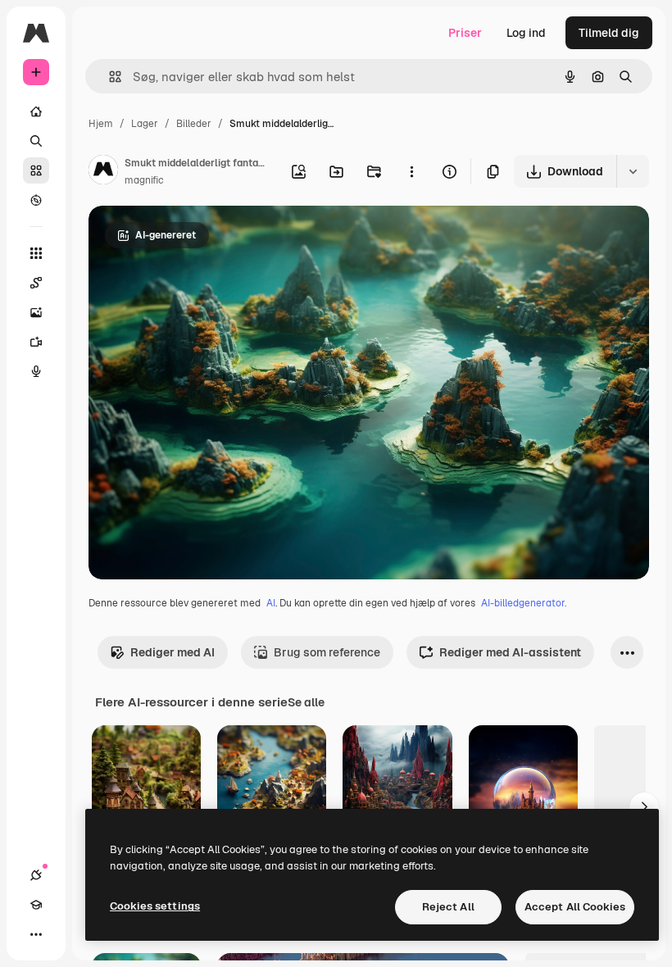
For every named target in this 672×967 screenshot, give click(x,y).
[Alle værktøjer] (36, 253)
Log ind (526, 32)
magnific (144, 180)
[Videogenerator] (36, 342)
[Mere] (36, 934)
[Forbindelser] (36, 875)
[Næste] (644, 807)
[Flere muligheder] (411, 171)
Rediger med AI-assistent (510, 652)
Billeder (193, 123)
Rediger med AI (172, 652)
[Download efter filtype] (632, 171)
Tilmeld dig (609, 32)
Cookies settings (155, 906)
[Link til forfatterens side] (103, 172)
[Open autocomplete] (108, 76)
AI (270, 603)
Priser (465, 32)
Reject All (448, 907)
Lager (144, 123)
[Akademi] (36, 905)
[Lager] (36, 170)
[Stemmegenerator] (36, 371)
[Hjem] (36, 111)
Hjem (101, 123)
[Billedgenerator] (36, 312)
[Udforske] (36, 200)
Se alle (306, 702)
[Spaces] (36, 283)
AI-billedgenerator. (523, 603)
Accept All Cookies (574, 907)
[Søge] (36, 141)
